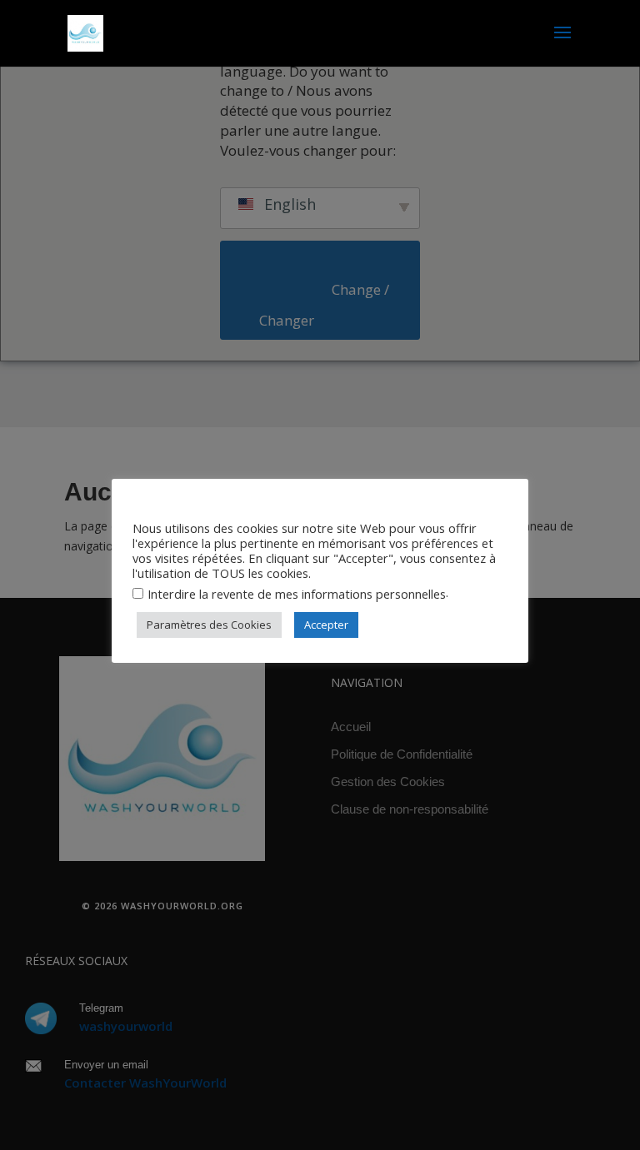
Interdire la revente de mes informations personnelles (297, 593)
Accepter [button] (326, 624)
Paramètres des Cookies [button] (209, 624)
